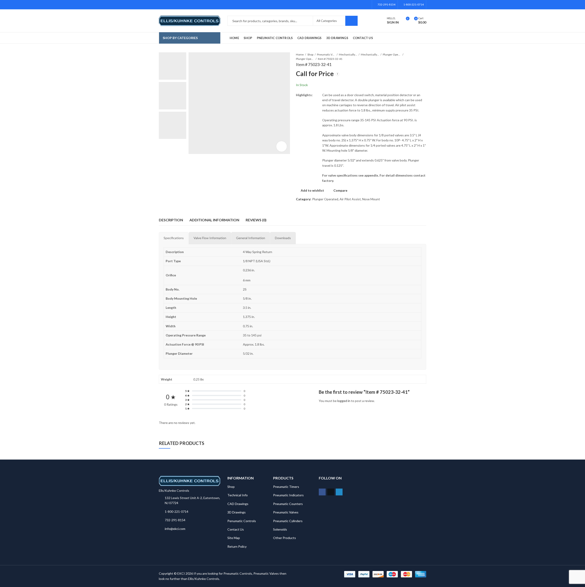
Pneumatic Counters (288, 504)
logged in (343, 401)
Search (351, 21)
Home (300, 54)
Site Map (233, 538)
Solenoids (280, 529)
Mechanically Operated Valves (370, 54)
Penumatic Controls (241, 521)
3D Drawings (236, 512)
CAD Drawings (237, 504)
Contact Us (235, 529)
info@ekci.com (175, 529)
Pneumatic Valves (326, 54)
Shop (310, 54)
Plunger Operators (392, 54)
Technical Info (237, 495)
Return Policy (237, 546)
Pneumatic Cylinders (288, 521)
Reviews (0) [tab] (256, 220)
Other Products (284, 538)
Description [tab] (171, 220)
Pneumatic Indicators (288, 495)
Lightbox (281, 146)
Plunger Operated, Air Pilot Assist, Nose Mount (305, 59)
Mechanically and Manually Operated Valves (348, 54)
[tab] (174, 238)
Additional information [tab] (214, 220)
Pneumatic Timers (286, 487)
